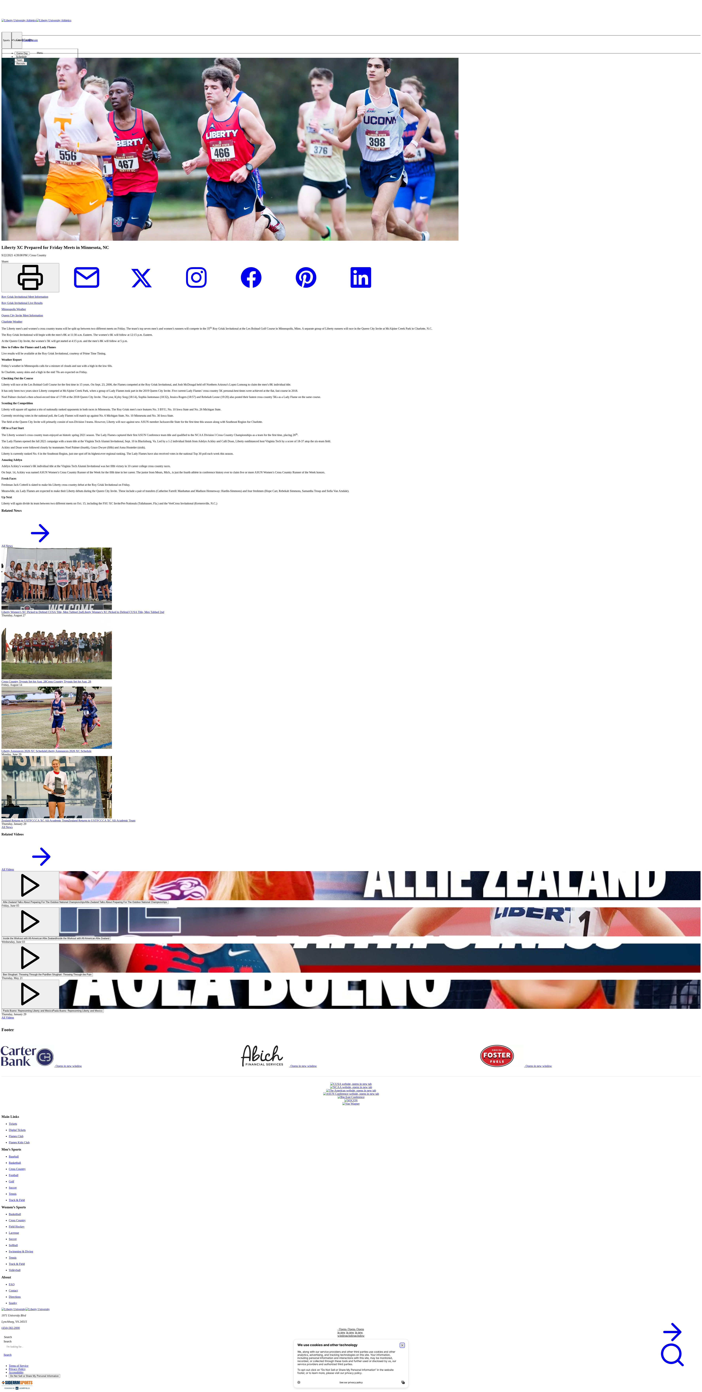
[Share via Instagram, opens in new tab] (196, 290)
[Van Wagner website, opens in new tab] (351, 1103)
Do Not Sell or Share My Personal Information (34, 1376)
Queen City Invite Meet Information (22, 315)
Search (8, 1341)
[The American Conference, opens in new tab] (351, 1090)
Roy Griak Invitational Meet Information (24, 296)
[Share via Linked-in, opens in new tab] (360, 290)
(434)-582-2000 (10, 1327)
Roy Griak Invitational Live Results (22, 303)
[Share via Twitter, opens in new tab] (141, 290)
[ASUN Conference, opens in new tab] (351, 1094)
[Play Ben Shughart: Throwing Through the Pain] (30, 958)
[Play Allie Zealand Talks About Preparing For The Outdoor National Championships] (30, 885)
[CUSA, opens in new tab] (351, 1084)
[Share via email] (86, 290)
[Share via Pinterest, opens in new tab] (306, 290)
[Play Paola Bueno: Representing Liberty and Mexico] (30, 994)
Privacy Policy (17, 1369)
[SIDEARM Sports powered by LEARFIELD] (17, 1388)
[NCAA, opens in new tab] (351, 1087)
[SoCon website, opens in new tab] (351, 1100)
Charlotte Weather (11, 321)
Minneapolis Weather (13, 309)
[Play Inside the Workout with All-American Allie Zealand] (30, 921)
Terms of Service (18, 1365)
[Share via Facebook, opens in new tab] (251, 290)
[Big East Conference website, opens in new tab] (351, 1097)
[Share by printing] (30, 277)
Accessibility (16, 1372)
